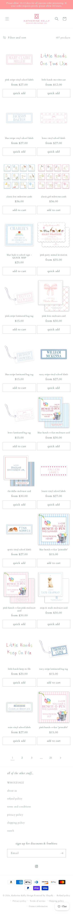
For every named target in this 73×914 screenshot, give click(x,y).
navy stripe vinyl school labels (53, 374)
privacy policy (15, 814)
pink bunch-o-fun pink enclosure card (19, 609)
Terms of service (37, 901)
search (10, 830)
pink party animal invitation (53, 255)
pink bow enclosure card (54, 316)
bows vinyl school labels (53, 138)
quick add (19, 93)
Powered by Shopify (43, 895)
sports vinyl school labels (19, 549)
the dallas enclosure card (19, 491)
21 (50, 757)
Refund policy (63, 895)
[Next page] (60, 758)
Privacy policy (19, 901)
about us (12, 790)
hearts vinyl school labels (54, 491)
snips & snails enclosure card (53, 608)
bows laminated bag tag (19, 432)
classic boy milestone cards (19, 196)
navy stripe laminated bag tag (53, 669)
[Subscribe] (62, 853)
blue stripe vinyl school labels (19, 138)
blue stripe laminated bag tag (19, 374)
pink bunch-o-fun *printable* (53, 727)
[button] (7, 19)
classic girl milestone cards (53, 196)
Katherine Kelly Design (22, 895)
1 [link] (12, 757)
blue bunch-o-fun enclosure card (54, 432)
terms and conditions (19, 806)
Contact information (38, 906)
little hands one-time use (54, 79)
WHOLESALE (15, 782)
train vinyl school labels (19, 727)
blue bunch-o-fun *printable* (54, 549)
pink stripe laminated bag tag (19, 316)
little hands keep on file (19, 669)
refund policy (14, 798)
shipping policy (16, 822)
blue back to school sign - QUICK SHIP (19, 256)
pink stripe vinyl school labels (19, 79)
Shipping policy (56, 901)
